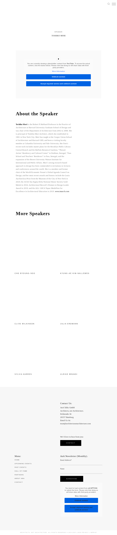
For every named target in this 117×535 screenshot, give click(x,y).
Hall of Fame (21, 471)
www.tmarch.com (62, 191)
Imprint (93, 532)
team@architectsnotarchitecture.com (75, 424)
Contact (19, 482)
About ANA (20, 478)
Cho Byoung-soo (25, 273)
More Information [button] (58, 71)
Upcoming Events (23, 463)
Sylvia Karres (23, 374)
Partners (19, 474)
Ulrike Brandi (69, 374)
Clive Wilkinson (25, 324)
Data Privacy (83, 532)
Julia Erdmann (69, 324)
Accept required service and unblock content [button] (58, 84)
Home (17, 460)
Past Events (20, 467)
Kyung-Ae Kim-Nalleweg (75, 273)
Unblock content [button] (58, 77)
